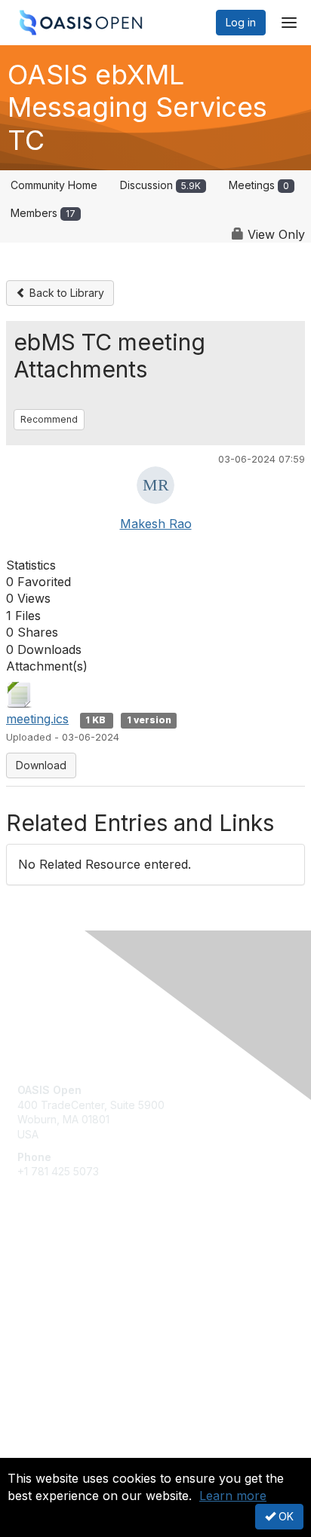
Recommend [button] (49, 419)
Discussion (160, 185)
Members (43, 212)
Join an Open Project (70, 1292)
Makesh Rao (156, 523)
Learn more (232, 1495)
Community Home (54, 185)
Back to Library (65, 292)
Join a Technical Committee (86, 1315)
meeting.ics (37, 718)
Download (41, 765)
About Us (40, 1451)
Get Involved (49, 1270)
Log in (241, 22)
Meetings (259, 185)
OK (285, 1516)
